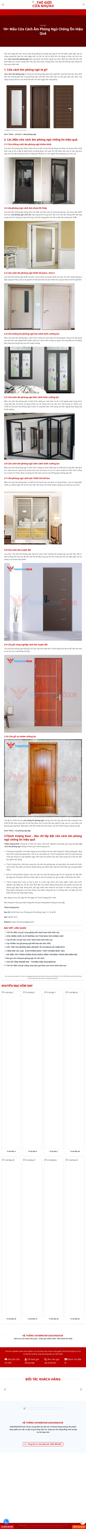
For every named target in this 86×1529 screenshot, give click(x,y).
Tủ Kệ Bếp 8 (32, 1151)
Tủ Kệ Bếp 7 (53, 1151)
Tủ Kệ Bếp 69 (75, 1151)
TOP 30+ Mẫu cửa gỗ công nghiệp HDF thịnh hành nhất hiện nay (32, 932)
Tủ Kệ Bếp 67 (32, 1319)
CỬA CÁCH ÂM (64, 976)
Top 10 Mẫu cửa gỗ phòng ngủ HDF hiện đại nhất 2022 (28, 943)
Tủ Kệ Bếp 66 (53, 1319)
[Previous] (5, 1389)
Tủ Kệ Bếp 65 (75, 1319)
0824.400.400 (8, 1527)
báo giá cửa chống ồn (52, 976)
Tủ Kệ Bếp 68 (11, 1319)
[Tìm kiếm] (83, 5)
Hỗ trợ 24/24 (79, 1527)
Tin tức (43, 25)
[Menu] (3, 4)
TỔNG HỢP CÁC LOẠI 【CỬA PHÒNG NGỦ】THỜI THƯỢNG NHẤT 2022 (35, 951)
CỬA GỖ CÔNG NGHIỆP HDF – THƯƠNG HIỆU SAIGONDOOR (31, 962)
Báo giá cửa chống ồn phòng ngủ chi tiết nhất (25, 958)
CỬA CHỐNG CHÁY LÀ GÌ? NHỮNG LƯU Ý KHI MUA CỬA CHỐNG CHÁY (34, 936)
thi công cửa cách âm (36, 978)
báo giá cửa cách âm (39, 976)
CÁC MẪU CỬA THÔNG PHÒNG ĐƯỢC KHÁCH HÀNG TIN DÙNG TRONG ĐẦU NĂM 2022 (41, 954)
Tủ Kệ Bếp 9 (11, 1151)
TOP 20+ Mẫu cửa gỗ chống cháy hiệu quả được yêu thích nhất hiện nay (36, 965)
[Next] (81, 1389)
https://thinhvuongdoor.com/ (23, 922)
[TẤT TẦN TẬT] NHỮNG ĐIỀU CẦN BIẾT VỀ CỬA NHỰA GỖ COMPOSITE (35, 947)
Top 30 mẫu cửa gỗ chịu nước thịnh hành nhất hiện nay (29, 940)
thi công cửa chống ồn (51, 978)
